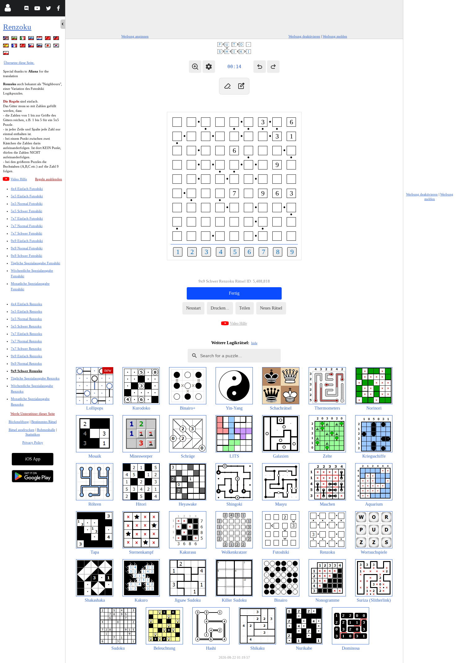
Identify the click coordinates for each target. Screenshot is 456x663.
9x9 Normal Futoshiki (26, 248)
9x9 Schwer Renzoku (26, 371)
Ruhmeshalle (46, 430)
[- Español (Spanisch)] (6, 47)
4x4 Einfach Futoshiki (27, 189)
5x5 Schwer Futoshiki (26, 211)
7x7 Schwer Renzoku (26, 348)
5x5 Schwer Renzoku (26, 326)
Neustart (193, 308)
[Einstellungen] (209, 66)
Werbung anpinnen (135, 36)
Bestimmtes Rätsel (44, 422)
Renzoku (17, 27)
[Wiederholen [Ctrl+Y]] (273, 66)
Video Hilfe (19, 179)
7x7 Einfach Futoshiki (27, 218)
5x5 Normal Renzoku (26, 319)
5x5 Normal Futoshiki (26, 203)
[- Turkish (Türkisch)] (23, 47)
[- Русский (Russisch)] (31, 39)
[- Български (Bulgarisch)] (14, 39)
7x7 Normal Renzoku (26, 341)
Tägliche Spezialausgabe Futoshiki (35, 263)
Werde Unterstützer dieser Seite (33, 413)
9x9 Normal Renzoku (26, 363)
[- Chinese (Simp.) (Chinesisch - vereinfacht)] (48, 39)
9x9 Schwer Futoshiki (26, 255)
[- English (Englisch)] (6, 39)
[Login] (7, 9)
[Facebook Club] (59, 9)
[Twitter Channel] (48, 9)
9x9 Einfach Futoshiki (27, 241)
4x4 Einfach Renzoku (26, 304)
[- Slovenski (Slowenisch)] (40, 47)
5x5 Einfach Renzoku (26, 311)
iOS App (32, 459)
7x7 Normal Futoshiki (26, 226)
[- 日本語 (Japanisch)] (48, 47)
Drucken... (220, 308)
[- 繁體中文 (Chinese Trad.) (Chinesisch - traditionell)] (56, 39)
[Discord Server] (27, 9)
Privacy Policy (32, 442)
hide (254, 343)
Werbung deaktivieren (304, 36)
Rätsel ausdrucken (21, 430)
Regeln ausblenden (48, 179)
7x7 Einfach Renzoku (26, 334)
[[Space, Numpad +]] (241, 86)
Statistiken (32, 434)
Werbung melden (335, 36)
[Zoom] (195, 66)
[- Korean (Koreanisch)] (56, 47)
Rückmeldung (19, 422)
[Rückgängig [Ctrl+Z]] (259, 66)
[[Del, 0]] (227, 86)
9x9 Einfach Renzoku (26, 356)
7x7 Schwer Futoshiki (26, 233)
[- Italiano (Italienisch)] (23, 39)
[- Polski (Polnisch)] (6, 54)
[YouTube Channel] (38, 9)
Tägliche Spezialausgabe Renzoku (35, 378)
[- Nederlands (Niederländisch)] (40, 39)
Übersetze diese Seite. (19, 62)
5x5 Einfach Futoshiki (27, 196)
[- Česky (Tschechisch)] (31, 47)
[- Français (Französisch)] (14, 47)
